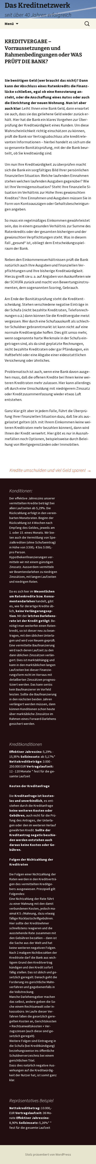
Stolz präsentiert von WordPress (48, 1154)
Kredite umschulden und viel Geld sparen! (50, 470)
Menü (9, 23)
